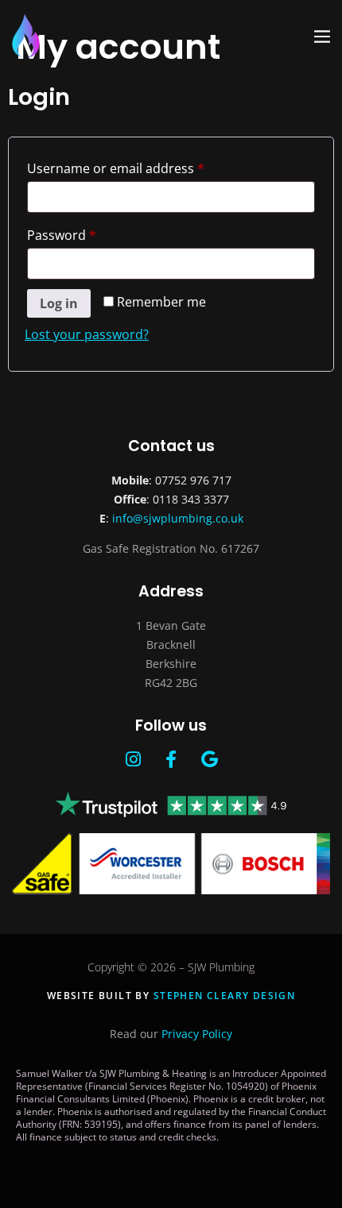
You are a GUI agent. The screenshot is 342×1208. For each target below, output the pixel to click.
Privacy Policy (196, 1033)
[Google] (209, 759)
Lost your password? (87, 334)
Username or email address (142, 166)
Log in (59, 303)
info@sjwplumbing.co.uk (177, 518)
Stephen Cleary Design (224, 995)
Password (88, 233)
